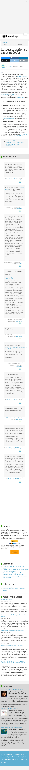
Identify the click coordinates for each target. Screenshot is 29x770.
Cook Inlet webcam (22, 127)
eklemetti (10, 66)
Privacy (3, 756)
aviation (18, 141)
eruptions (4, 42)
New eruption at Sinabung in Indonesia (12, 645)
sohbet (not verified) (11, 399)
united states (20, 142)
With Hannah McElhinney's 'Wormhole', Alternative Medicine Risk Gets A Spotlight (14, 573)
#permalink (19, 180)
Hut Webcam (14, 123)
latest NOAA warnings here (8, 94)
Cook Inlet (20, 135)
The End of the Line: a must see (9, 708)
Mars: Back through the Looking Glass (12, 689)
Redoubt (14, 142)
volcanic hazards (10, 144)
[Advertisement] (14, 17)
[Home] (10, 37)
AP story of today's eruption (10, 115)
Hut (14, 135)
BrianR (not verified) (11, 178)
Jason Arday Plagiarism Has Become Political (14, 587)
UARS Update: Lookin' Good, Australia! (11, 727)
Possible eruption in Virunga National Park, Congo (13, 615)
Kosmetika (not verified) (13, 478)
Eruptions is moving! (7, 599)
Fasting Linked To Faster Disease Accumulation (15, 569)
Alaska (8, 141)
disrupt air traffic (21, 97)
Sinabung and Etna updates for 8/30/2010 (12, 630)
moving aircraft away (8, 118)
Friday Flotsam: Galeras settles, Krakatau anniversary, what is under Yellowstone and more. (13, 663)
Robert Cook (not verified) (12, 418)
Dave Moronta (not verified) (12, 447)
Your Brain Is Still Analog (9, 571)
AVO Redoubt (23, 134)
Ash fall (13, 141)
